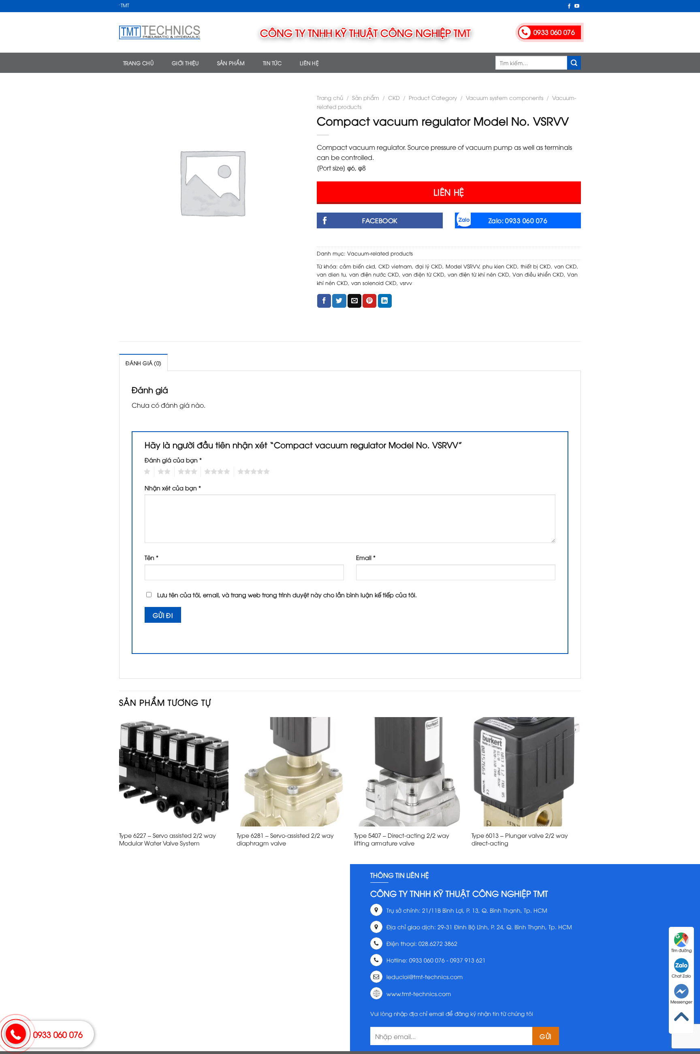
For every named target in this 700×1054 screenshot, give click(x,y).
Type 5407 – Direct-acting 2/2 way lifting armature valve (401, 839)
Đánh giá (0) (143, 362)
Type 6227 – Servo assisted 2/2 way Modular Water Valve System (167, 839)
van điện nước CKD (374, 274)
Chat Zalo (681, 975)
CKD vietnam (395, 266)
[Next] (580, 789)
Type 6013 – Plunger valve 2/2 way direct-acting (520, 839)
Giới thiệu (185, 62)
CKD (394, 97)
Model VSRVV (463, 266)
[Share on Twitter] (339, 301)
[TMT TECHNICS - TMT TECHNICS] (159, 32)
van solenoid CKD (374, 282)
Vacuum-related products (380, 253)
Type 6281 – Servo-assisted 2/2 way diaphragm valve (285, 839)
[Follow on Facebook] (569, 6)
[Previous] (119, 789)
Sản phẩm (231, 62)
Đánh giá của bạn (173, 460)
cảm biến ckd (357, 266)
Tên (151, 557)
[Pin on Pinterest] (369, 301)
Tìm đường (681, 950)
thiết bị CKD (536, 266)
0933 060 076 (58, 1033)
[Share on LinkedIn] (385, 301)
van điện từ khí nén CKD (478, 274)
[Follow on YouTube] (576, 6)
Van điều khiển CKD (538, 274)
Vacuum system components (504, 97)
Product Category (433, 97)
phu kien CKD (499, 266)
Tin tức (272, 62)
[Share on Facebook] (324, 301)
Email (366, 557)
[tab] (143, 362)
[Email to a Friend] (354, 301)
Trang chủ (138, 62)
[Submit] (574, 63)
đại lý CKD (428, 266)
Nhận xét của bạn (173, 488)
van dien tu (331, 274)
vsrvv (406, 282)
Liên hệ (309, 62)
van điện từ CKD (423, 274)
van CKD (565, 266)
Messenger (681, 1001)
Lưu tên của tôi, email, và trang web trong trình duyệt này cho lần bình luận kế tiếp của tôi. (287, 594)
